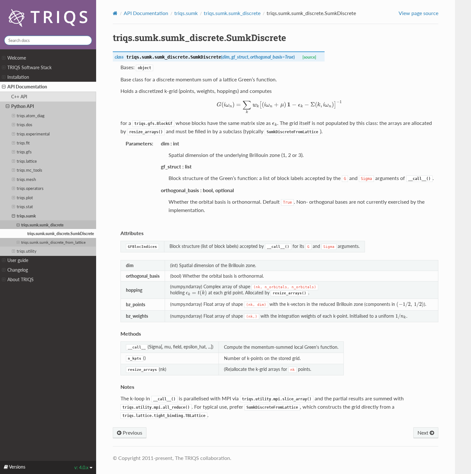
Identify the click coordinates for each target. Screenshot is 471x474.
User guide (17, 260)
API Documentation (27, 86)
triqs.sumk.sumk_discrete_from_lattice (53, 242)
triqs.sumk (26, 215)
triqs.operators (30, 188)
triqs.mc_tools (29, 170)
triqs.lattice (27, 161)
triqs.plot (25, 197)
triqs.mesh (26, 179)
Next (423, 432)
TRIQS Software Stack (29, 67)
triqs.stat (25, 206)
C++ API (19, 96)
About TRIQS (20, 279)
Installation (18, 77)
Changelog (17, 270)
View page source (418, 13)
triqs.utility (27, 251)
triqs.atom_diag (31, 115)
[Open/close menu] (3, 58)
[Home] (115, 13)
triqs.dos (24, 124)
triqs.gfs (24, 151)
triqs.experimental (33, 133)
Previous (131, 432)
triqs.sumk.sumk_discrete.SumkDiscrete (60, 233)
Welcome (16, 58)
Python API (22, 106)
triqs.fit (23, 142)
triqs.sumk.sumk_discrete (42, 225)
